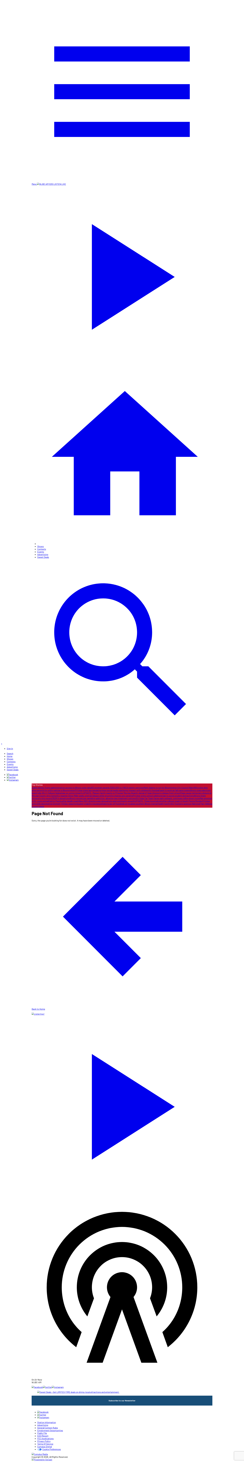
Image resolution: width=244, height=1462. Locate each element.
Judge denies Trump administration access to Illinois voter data (61, 787)
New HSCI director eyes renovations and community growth (107, 801)
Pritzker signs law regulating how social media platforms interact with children (111, 790)
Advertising (42, 554)
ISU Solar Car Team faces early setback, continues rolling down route (168, 798)
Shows (40, 546)
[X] (11, 777)
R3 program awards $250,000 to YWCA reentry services (117, 787)
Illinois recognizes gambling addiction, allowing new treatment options (102, 798)
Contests (41, 549)
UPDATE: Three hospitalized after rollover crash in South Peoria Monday (168, 801)
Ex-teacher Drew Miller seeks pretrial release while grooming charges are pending (95, 795)
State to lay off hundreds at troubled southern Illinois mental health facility (136, 803)
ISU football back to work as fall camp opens (169, 790)
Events (40, 551)
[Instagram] (13, 780)
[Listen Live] (122, 1105)
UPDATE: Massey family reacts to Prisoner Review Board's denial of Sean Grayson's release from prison (131, 793)
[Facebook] (12, 774)
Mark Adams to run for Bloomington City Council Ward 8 (169, 787)
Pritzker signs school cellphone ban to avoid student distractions (163, 795)
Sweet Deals (43, 557)
